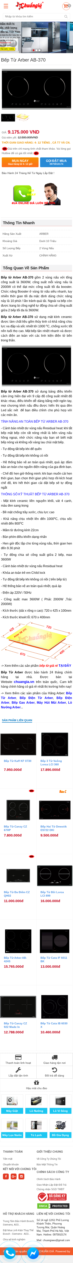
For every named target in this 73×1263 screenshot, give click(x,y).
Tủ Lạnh (36, 1135)
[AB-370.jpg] (22, 119)
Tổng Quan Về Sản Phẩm (26, 268)
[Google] (14, 1176)
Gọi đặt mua (56, 162)
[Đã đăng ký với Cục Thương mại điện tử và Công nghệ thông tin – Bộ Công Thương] (52, 1196)
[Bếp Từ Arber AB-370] (8, 119)
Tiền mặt (7, 1158)
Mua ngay (20, 162)
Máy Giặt (12, 1110)
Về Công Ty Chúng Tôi (49, 1158)
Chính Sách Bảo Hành (49, 1179)
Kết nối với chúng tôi (19, 1169)
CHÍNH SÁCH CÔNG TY (53, 1172)
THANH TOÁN (13, 1151)
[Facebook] (6, 1176)
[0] (65, 6)
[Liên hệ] (9, 1253)
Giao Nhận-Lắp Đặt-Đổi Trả (51, 1184)
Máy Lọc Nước (12, 1135)
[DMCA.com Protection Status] (53, 1205)
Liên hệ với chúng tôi (53, 1214)
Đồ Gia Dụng (60, 1135)
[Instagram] (21, 1176)
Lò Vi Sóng (60, 1110)
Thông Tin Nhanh (19, 223)
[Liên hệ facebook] (32, 1253)
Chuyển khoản (11, 1164)
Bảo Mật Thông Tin (47, 1164)
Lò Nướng (36, 1110)
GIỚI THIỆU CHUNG (50, 1151)
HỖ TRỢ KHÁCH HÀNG (18, 1214)
